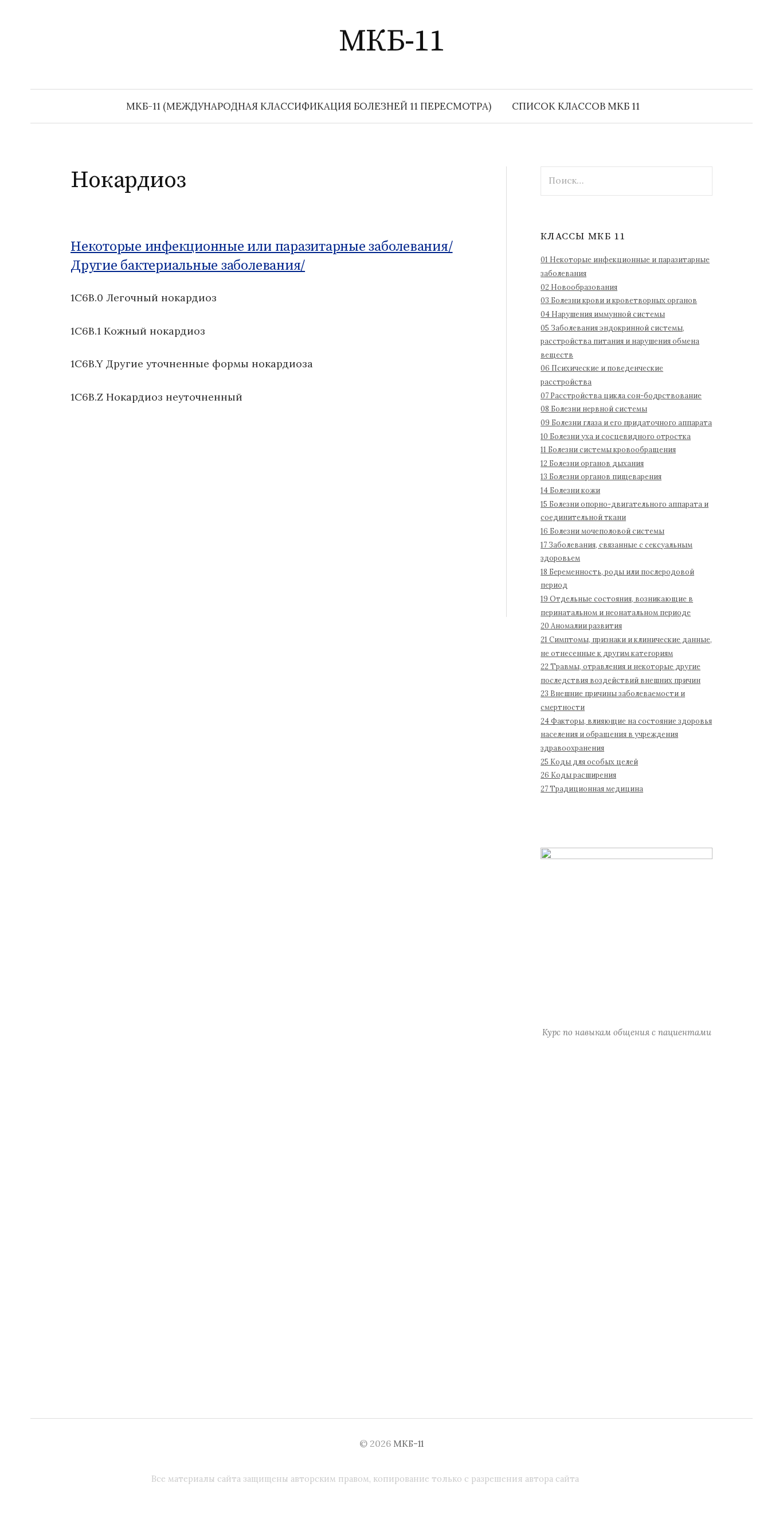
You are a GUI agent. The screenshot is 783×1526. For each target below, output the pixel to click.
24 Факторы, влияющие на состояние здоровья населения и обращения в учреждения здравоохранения (626, 734)
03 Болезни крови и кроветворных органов (619, 300)
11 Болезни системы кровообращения (608, 449)
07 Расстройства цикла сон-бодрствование (621, 395)
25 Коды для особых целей (589, 761)
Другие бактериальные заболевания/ (188, 265)
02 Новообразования (579, 287)
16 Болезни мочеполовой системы (602, 530)
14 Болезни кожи (570, 490)
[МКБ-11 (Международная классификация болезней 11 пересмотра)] (690, 40)
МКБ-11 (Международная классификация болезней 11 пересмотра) (308, 106)
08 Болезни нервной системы (594, 408)
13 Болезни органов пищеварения (601, 476)
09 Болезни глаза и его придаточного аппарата (626, 422)
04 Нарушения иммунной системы (603, 314)
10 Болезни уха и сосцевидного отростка (616, 436)
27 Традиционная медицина (592, 788)
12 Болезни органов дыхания (592, 463)
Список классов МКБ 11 (576, 106)
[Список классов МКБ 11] (706, 40)
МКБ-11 (392, 41)
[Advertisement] (271, 536)
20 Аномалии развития (581, 625)
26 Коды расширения (578, 774)
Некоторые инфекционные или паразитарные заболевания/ (262, 246)
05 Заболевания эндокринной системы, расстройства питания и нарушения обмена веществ (620, 341)
